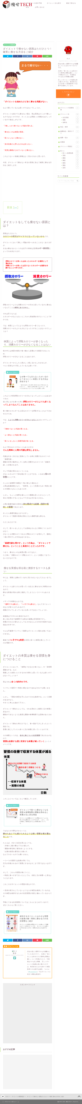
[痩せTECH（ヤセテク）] (17, 8)
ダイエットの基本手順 (34, 3)
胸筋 (70, 160)
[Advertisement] (41, 25)
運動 (70, 120)
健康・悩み (69, 137)
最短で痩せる (71, 3)
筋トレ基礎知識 (70, 153)
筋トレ (69, 151)
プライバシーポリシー (11, 1101)
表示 (15, 208)
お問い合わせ (40, 7)
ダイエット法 (69, 114)
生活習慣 (70, 117)
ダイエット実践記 (69, 146)
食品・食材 (69, 127)
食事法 (70, 122)
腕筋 (70, 158)
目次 (27, 7)
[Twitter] (14, 958)
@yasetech (33, 972)
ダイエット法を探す (54, 3)
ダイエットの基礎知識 (9, 44)
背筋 (70, 155)
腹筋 (70, 163)
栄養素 (69, 142)
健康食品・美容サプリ (69, 132)
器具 (70, 168)
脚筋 (70, 165)
